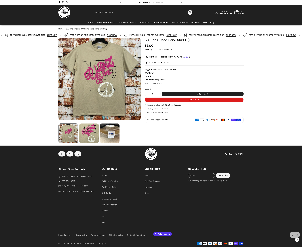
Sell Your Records (109, 205)
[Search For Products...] (190, 12)
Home (61, 29)
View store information (157, 112)
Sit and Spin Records (71, 169)
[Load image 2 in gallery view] (89, 133)
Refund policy (64, 235)
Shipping (148, 49)
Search (148, 175)
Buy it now (194, 100)
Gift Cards (106, 193)
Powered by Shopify (96, 243)
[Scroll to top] (297, 239)
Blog (103, 222)
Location (148, 187)
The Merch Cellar (109, 187)
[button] (106, 22)
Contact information (136, 235)
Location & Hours (109, 199)
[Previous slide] (120, 2)
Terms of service (98, 235)
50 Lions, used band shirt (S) (94, 29)
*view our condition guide (153, 83)
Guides (105, 210)
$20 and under (72, 29)
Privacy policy (80, 235)
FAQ (103, 216)
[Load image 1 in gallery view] (68, 133)
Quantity (149, 89)
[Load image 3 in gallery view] (110, 133)
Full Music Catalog (110, 181)
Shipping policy (116, 235)
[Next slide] (181, 2)
